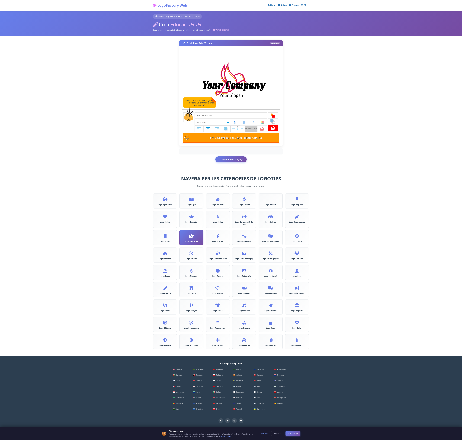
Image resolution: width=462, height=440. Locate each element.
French (178, 386)
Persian (239, 397)
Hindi (259, 386)
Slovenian (260, 403)
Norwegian (220, 397)
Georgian (199, 386)
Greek (238, 386)
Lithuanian (180, 397)
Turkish (239, 409)
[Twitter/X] (227, 420)
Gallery (283, 5)
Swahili (178, 409)
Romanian (180, 403)
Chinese (260, 375)
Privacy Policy (226, 436)
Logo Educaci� (173, 16)
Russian (199, 403)
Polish (259, 397)
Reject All (278, 433)
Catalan (239, 375)
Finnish (280, 380)
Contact (295, 5)
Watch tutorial (222, 30)
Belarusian (200, 375)
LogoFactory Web (172, 5)
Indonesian (180, 392)
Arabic (238, 369)
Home (273, 5)
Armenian (260, 369)
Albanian (219, 369)
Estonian (239, 380)
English (179, 369)
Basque (179, 375)
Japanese (240, 392)
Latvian (280, 392)
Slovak (239, 403)
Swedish (199, 409)
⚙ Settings (264, 433)
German (219, 386)
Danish (199, 380)
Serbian (219, 403)
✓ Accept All (293, 433)
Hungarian (281, 386)
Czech (178, 380)
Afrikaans (200, 369)
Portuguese (281, 397)
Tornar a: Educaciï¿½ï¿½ (232, 159)
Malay (198, 397)
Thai (218, 409)
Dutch (218, 380)
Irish (198, 392)
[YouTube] (241, 420)
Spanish (280, 403)
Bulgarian (220, 375)
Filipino (260, 380)
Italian (218, 392)
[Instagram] (234, 420)
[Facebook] (220, 420)
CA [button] (305, 5)
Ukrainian (261, 409)
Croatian (280, 375)
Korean (259, 392)
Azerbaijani (281, 369)
